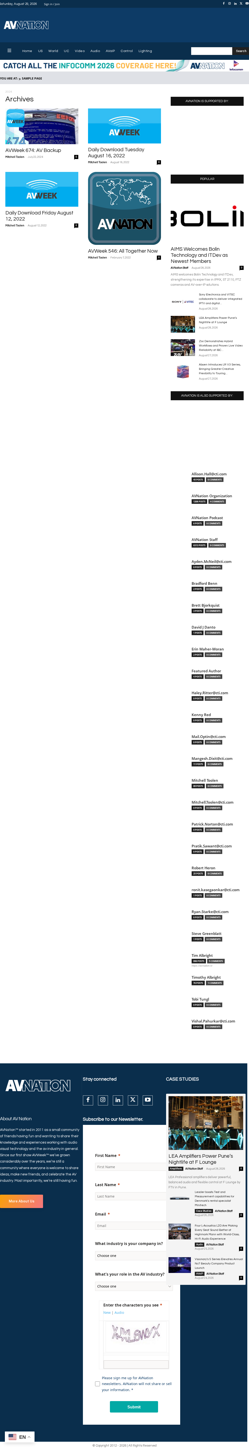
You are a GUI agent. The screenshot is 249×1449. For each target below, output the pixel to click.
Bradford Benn (204, 583)
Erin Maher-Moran (208, 649)
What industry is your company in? (129, 1243)
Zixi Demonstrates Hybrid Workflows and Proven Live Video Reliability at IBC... (221, 346)
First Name (105, 1155)
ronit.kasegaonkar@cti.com (216, 890)
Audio (199, 1244)
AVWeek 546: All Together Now (123, 251)
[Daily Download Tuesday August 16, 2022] (124, 125)
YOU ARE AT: (9, 78)
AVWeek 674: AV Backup (33, 150)
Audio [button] (119, 1312)
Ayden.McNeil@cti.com (211, 561)
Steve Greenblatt (207, 933)
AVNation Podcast (207, 518)
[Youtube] (148, 1100)
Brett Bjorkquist (206, 605)
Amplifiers (176, 1168)
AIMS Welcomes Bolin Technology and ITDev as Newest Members (199, 255)
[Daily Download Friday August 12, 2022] (41, 189)
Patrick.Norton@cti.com (212, 824)
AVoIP (199, 1273)
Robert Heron (203, 868)
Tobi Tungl (200, 999)
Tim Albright (202, 955)
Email (100, 1214)
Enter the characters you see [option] (131, 1305)
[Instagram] (229, 4)
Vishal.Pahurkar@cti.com (213, 1021)
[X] (241, 4)
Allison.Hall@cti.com (209, 474)
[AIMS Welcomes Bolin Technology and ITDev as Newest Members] (207, 216)
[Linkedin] (235, 4)
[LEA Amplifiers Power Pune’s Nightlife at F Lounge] (183, 324)
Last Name (105, 1184)
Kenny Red (201, 714)
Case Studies (204, 1211)
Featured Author (206, 671)
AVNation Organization (212, 496)
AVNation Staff (179, 268)
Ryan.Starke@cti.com (210, 911)
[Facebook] (224, 4)
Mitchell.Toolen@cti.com (212, 802)
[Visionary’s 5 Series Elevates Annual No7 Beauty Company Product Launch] (180, 1265)
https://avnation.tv (202, 965)
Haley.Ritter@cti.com (210, 693)
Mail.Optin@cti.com (209, 736)
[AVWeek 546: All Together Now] (124, 208)
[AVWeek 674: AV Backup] (41, 126)
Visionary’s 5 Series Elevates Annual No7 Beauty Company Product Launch (219, 1264)
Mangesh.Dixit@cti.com (212, 758)
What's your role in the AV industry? (130, 1274)
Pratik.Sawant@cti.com (212, 846)
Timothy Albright (206, 977)
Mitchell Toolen (14, 157)
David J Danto (203, 627)
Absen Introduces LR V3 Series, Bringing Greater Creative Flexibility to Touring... (220, 369)
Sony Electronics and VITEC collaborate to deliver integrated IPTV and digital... (220, 299)
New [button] (107, 1312)
